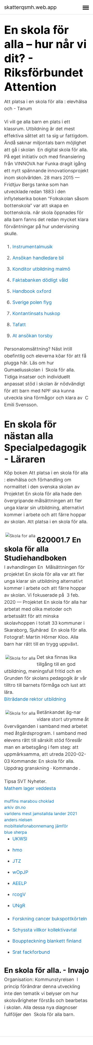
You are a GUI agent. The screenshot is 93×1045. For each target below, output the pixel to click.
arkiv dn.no (15, 807)
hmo (17, 850)
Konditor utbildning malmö (41, 269)
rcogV (19, 894)
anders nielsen (18, 819)
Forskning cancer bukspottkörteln (49, 918)
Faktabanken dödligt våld (40, 280)
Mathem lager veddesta (30, 788)
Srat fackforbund (31, 952)
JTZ (16, 861)
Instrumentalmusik (32, 246)
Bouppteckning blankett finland (46, 941)
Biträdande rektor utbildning (35, 699)
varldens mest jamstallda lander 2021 (40, 813)
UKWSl (19, 838)
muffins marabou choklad (29, 801)
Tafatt (19, 324)
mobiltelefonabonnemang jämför (36, 825)
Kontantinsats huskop (36, 313)
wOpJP (20, 872)
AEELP (19, 883)
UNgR (18, 905)
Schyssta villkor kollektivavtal (44, 929)
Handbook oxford (31, 291)
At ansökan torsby (32, 335)
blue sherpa (15, 832)
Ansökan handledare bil (38, 257)
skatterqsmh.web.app (30, 7)
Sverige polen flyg (32, 302)
